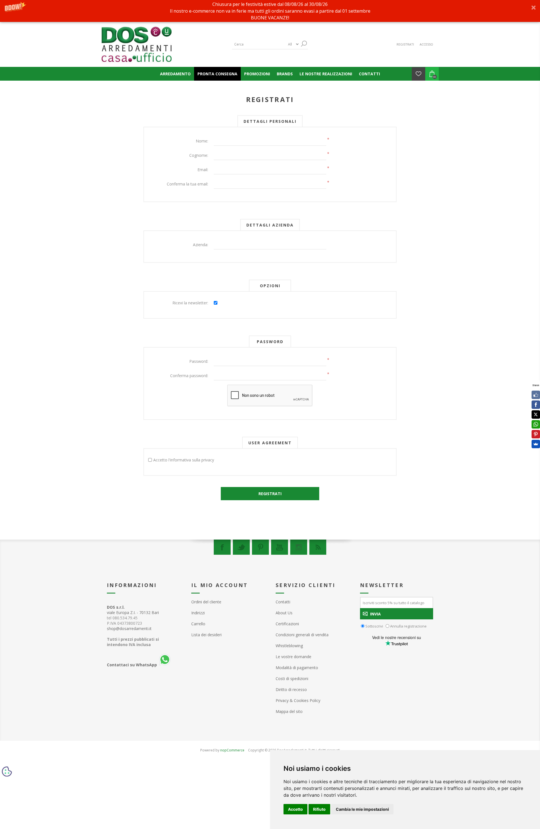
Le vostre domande (293, 656)
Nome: (202, 141)
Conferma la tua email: (187, 184)
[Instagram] (298, 547)
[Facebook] (222, 547)
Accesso (426, 44)
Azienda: (200, 244)
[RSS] (317, 547)
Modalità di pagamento (297, 667)
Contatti (283, 601)
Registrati (405, 44)
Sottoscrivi (374, 626)
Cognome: (198, 155)
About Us (284, 612)
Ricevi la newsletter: (190, 302)
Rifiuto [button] (319, 809)
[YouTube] (279, 547)
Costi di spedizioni (292, 678)
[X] (536, 414)
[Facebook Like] (536, 395)
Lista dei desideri (206, 634)
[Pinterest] (260, 547)
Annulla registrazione (408, 626)
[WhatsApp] (536, 424)
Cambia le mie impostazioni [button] (362, 809)
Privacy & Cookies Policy (298, 700)
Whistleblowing (289, 645)
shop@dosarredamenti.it (129, 628)
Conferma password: (189, 375)
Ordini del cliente (206, 601)
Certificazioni (287, 623)
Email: (202, 169)
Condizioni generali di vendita (302, 634)
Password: (198, 361)
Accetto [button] (295, 809)
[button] (270, 11)
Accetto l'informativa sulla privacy (183, 460)
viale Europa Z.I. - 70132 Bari (133, 609)
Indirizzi (198, 612)
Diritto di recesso (291, 689)
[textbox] (258, 44)
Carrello (198, 623)
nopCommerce (232, 750)
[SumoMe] (536, 444)
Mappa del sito (289, 711)
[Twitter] (241, 547)
